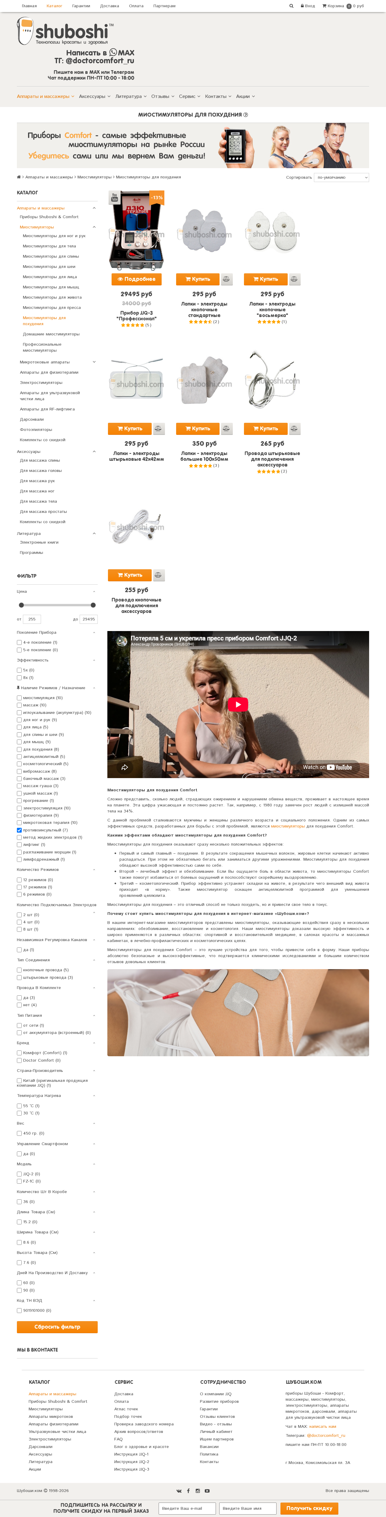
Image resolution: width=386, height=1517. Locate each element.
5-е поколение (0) (40, 650)
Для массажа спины (40, 460)
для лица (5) (35, 727)
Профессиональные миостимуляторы (42, 347)
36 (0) (29, 1201)
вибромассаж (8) (40, 771)
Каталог (54, 6)
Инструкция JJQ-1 (131, 1454)
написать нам (322, 1427)
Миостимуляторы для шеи (49, 267)
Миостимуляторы (95, 177)
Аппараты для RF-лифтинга (47, 409)
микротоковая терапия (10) (50, 822)
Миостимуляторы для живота (52, 297)
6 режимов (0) (37, 894)
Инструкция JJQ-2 (131, 1462)
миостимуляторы (288, 826)
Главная (29, 6)
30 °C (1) (31, 1113)
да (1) (28, 949)
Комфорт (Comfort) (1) (45, 1053)
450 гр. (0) (33, 1133)
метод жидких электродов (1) (52, 837)
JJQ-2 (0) (31, 1174)
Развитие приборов (219, 1402)
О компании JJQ (216, 1394)
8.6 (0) (29, 1242)
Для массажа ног (37, 491)
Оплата (136, 6)
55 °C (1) (31, 1106)
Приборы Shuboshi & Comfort (49, 217)
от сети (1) (33, 1025)
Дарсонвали (32, 419)
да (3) (29, 997)
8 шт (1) (30, 929)
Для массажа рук (37, 481)
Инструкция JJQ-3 (131, 1469)
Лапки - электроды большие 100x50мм (204, 456)
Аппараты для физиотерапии (49, 372)
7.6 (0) (29, 1262)
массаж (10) (34, 705)
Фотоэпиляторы (36, 430)
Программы (31, 553)
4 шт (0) (31, 922)
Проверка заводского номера (144, 1424)
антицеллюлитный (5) (44, 756)
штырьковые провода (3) (48, 977)
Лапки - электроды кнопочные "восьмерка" (272, 310)
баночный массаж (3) (44, 778)
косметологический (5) (45, 764)
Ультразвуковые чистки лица (57, 1432)
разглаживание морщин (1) (49, 852)
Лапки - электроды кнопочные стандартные (204, 310)
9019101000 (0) (37, 1310)
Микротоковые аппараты (45, 362)
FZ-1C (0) (32, 1181)
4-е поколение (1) (40, 642)
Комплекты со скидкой (42, 440)
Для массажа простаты (43, 512)
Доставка (109, 6)
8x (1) (28, 677)
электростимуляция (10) (47, 808)
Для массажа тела (38, 501)
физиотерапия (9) (41, 815)
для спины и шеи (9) (43, 734)
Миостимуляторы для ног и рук (54, 236)
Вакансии (209, 1447)
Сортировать (299, 177)
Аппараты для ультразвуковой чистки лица (50, 396)
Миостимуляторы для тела (49, 246)
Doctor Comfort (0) (42, 1060)
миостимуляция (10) (43, 698)
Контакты (215, 96)
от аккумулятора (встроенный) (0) (57, 1032)
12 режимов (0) (38, 880)
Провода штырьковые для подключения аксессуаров (272, 459)
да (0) (29, 1153)
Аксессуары (92, 96)
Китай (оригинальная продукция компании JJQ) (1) (52, 1083)
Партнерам (164, 6)
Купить (200, 279)
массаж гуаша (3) (41, 786)
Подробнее (139, 279)
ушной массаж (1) (40, 793)
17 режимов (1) (37, 887)
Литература (128, 96)
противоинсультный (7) (45, 830)
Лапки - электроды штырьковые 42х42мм (136, 456)
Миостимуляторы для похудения (44, 321)
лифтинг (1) (34, 844)
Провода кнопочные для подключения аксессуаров (136, 606)
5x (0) (28, 670)
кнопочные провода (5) (46, 970)
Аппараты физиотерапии (53, 1424)
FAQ (118, 1439)
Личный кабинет (216, 1432)
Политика (209, 1454)
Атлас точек (126, 1409)
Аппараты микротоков (51, 1417)
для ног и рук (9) (40, 720)
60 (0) (29, 1282)
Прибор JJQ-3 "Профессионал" (136, 316)
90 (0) (29, 1290)
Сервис (187, 96)
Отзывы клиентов (217, 1417)
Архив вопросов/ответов (138, 1432)
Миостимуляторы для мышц (51, 287)
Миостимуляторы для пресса (52, 308)
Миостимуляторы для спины (51, 256)
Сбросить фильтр (57, 1327)
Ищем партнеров (217, 1439)
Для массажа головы (41, 471)
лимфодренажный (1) (44, 859)
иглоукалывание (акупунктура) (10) (57, 712)
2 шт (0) (31, 914)
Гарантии (81, 6)
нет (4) (30, 1005)
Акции (243, 96)
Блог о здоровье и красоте (141, 1447)
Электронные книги (39, 542)
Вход (309, 6)
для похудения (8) (41, 749)
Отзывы (160, 96)
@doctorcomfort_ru (326, 1436)
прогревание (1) (38, 800)
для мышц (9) (37, 742)
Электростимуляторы (41, 383)
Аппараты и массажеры (43, 96)
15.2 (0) (30, 1222)
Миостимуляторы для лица (50, 277)
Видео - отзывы (216, 1424)
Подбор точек (128, 1417)
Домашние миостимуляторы (51, 334)
